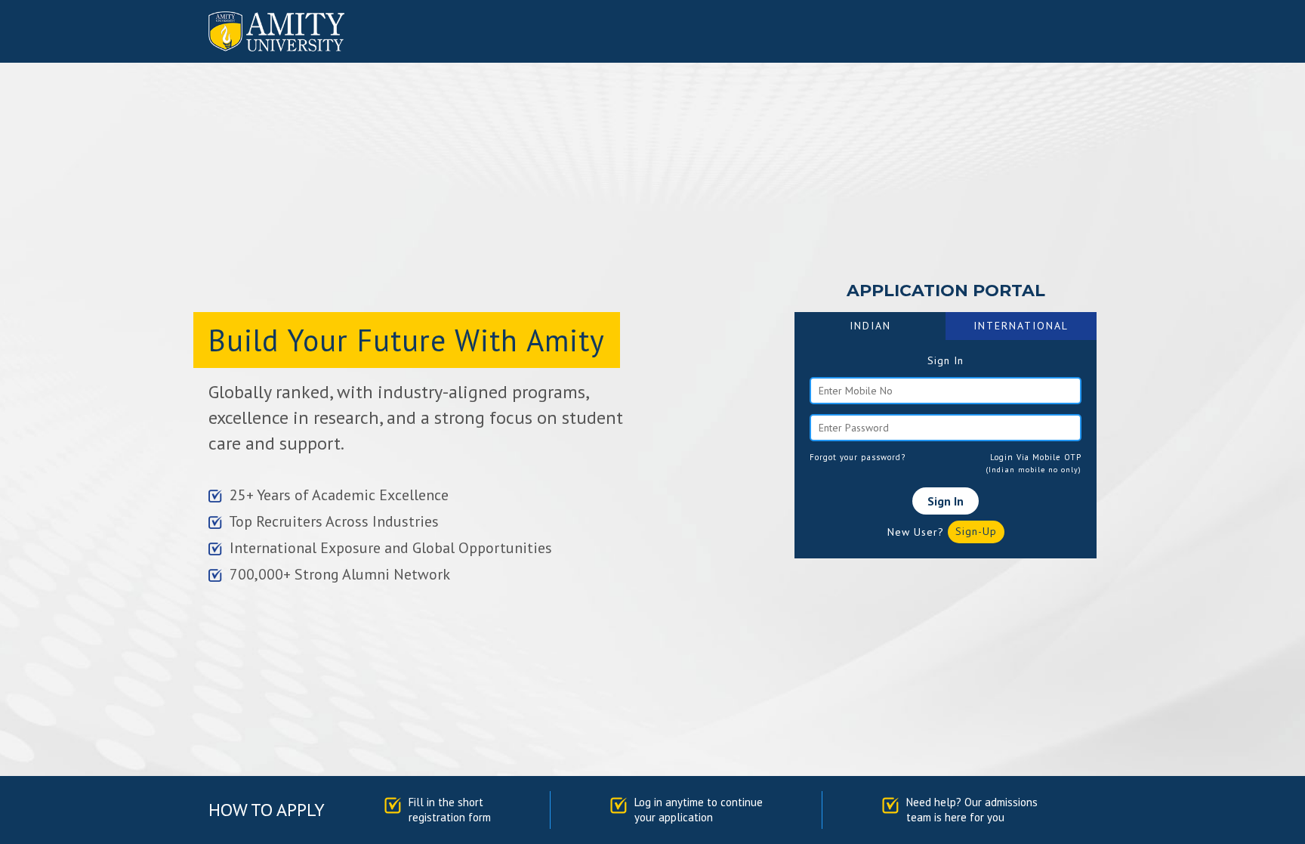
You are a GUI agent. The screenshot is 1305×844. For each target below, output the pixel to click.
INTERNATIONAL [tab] (1021, 325)
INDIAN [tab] (870, 325)
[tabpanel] (945, 448)
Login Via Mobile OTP (1035, 457)
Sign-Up (976, 531)
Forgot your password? (857, 457)
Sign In (945, 501)
